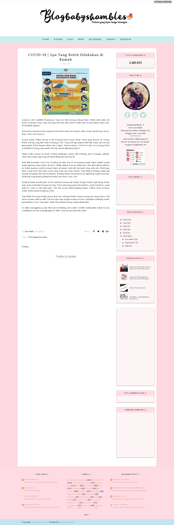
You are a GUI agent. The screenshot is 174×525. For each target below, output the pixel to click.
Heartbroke (81, 500)
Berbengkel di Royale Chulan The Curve (128, 499)
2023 (125, 226)
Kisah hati (90, 494)
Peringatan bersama (81, 483)
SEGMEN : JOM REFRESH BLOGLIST (139, 298)
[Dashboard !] (166, 3)
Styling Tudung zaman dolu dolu (125, 482)
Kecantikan (88, 502)
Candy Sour (29, 488)
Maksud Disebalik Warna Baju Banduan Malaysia (140, 268)
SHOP (81, 39)
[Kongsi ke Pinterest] (103, 231)
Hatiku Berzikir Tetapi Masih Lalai (37, 499)
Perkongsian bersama (37, 237)
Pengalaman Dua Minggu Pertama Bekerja (40, 482)
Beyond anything (32, 505)
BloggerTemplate (67, 522)
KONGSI (58, 39)
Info (78, 485)
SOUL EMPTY (98, 480)
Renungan (89, 485)
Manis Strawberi (120, 505)
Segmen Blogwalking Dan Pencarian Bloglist (139, 278)
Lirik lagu (95, 491)
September (130, 242)
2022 (125, 229)
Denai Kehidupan (31, 496)
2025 (125, 220)
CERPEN (110, 39)
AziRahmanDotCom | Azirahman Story (129, 488)
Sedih (69, 500)
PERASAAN (125, 39)
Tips (100, 485)
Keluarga (98, 505)
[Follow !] (158, 3)
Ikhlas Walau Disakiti (32, 490)
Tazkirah (82, 491)
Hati (96, 497)
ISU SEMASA (95, 39)
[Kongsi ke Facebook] (94, 231)
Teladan (88, 488)
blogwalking (84, 497)
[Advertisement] (65, 339)
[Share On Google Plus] (107, 231)
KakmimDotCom (119, 496)
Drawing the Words (121, 479)
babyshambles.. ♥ (31, 479)
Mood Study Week (137, 288)
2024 (125, 223)
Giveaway (86, 505)
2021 (125, 233)
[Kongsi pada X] (98, 231)
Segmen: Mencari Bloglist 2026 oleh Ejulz (129, 507)
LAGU (70, 39)
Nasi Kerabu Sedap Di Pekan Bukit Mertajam (130, 490)
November (129, 239)
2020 (125, 236)
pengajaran (72, 505)
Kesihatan (76, 488)
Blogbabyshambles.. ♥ (39, 522)
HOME (46, 39)
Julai (127, 246)
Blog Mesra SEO (74, 494)
